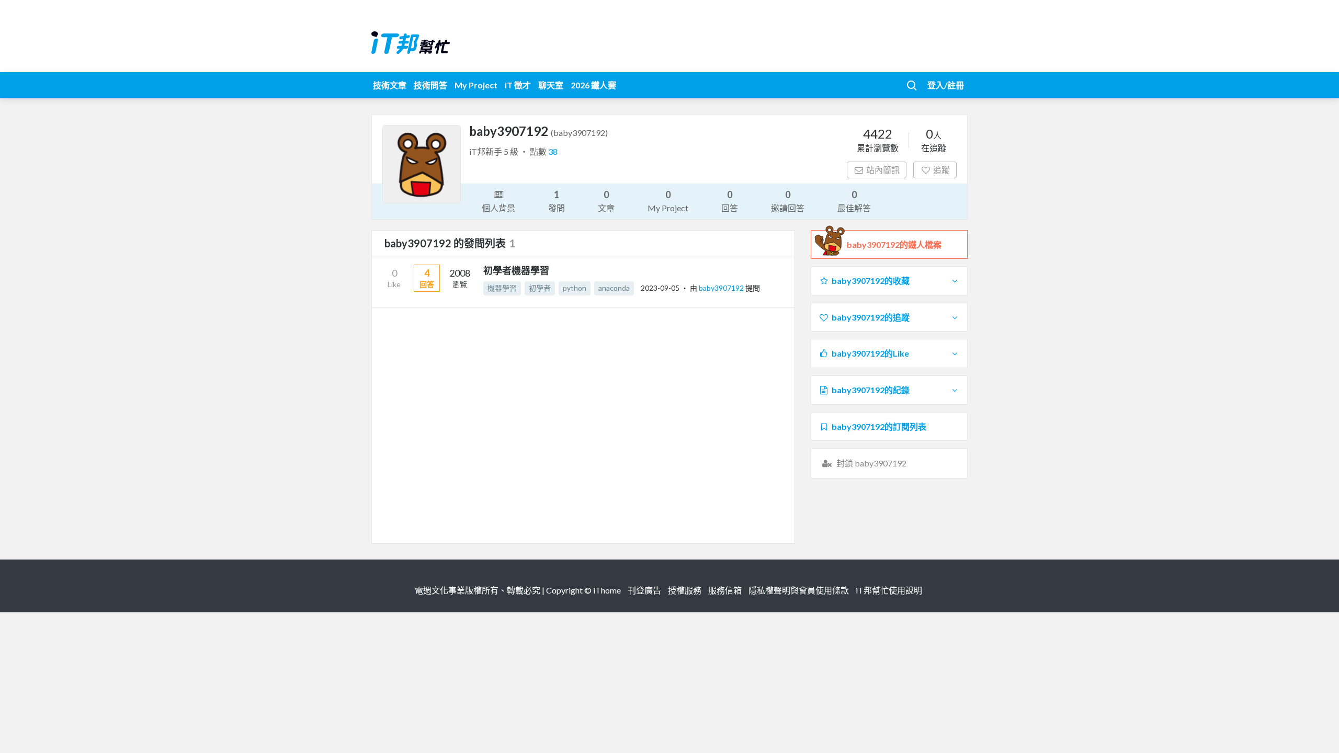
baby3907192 (722, 287)
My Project (476, 85)
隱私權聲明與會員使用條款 (798, 590)
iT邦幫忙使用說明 (889, 590)
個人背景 (498, 208)
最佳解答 (854, 201)
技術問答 (430, 85)
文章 (606, 201)
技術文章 (389, 85)
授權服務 (684, 590)
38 (553, 151)
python (574, 287)
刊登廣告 (644, 590)
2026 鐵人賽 (593, 85)
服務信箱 (725, 590)
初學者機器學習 (516, 270)
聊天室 (550, 85)
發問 (556, 201)
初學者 (540, 287)
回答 (729, 201)
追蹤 (941, 170)
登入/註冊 (945, 85)
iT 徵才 (518, 85)
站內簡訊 (883, 170)
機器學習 (502, 287)
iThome (607, 590)
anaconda (614, 287)
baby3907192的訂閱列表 (879, 426)
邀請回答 (787, 201)
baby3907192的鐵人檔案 (894, 244)
